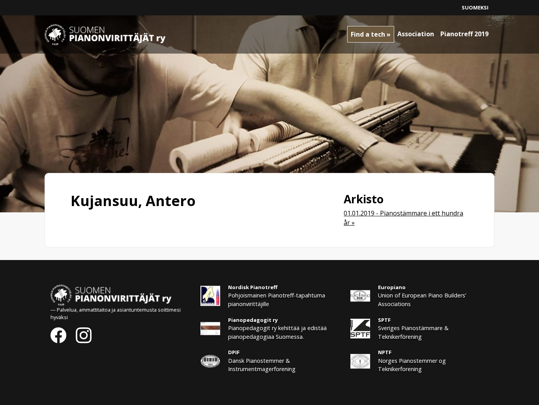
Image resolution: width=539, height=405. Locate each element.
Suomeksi (475, 7)
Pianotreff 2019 (464, 34)
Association (415, 34)
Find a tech (368, 34)
